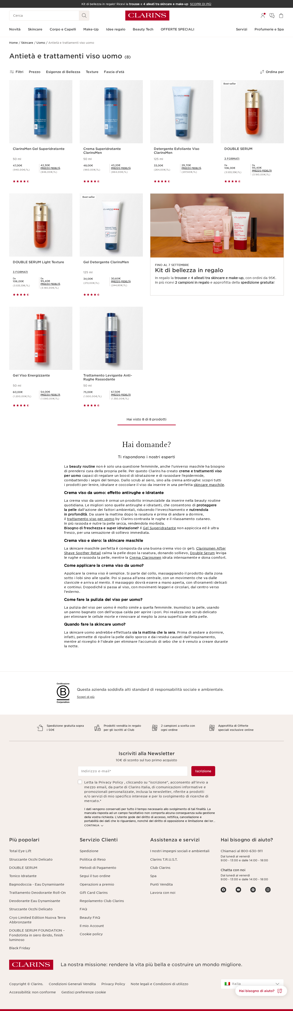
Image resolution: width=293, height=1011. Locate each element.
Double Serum (202, 553)
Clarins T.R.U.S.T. (164, 859)
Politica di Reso (93, 859)
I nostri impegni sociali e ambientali (179, 851)
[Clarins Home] (147, 15)
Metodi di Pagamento (98, 868)
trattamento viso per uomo (90, 519)
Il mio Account (92, 926)
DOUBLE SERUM (23, 868)
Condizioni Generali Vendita (72, 984)
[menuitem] (263, 15)
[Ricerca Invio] (84, 16)
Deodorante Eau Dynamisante (34, 901)
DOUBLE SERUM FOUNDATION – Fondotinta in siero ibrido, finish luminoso (37, 935)
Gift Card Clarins (94, 892)
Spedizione (89, 851)
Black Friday (19, 948)
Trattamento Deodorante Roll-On (37, 892)
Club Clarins (160, 868)
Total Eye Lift (20, 851)
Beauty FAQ (90, 917)
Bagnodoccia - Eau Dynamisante (36, 884)
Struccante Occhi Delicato (31, 859)
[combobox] (252, 984)
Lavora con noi (162, 892)
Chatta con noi (233, 870)
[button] (261, 991)
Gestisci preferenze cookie (83, 992)
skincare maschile (209, 485)
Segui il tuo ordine (95, 876)
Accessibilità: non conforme (32, 992)
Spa (153, 876)
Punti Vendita (161, 884)
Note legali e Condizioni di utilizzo (159, 984)
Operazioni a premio (97, 884)
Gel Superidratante (159, 528)
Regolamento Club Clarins (102, 901)
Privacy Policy (113, 984)
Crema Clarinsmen (145, 557)
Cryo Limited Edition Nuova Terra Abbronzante (37, 920)
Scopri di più (86, 697)
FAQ (83, 909)
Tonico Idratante (23, 876)
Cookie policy (91, 934)
